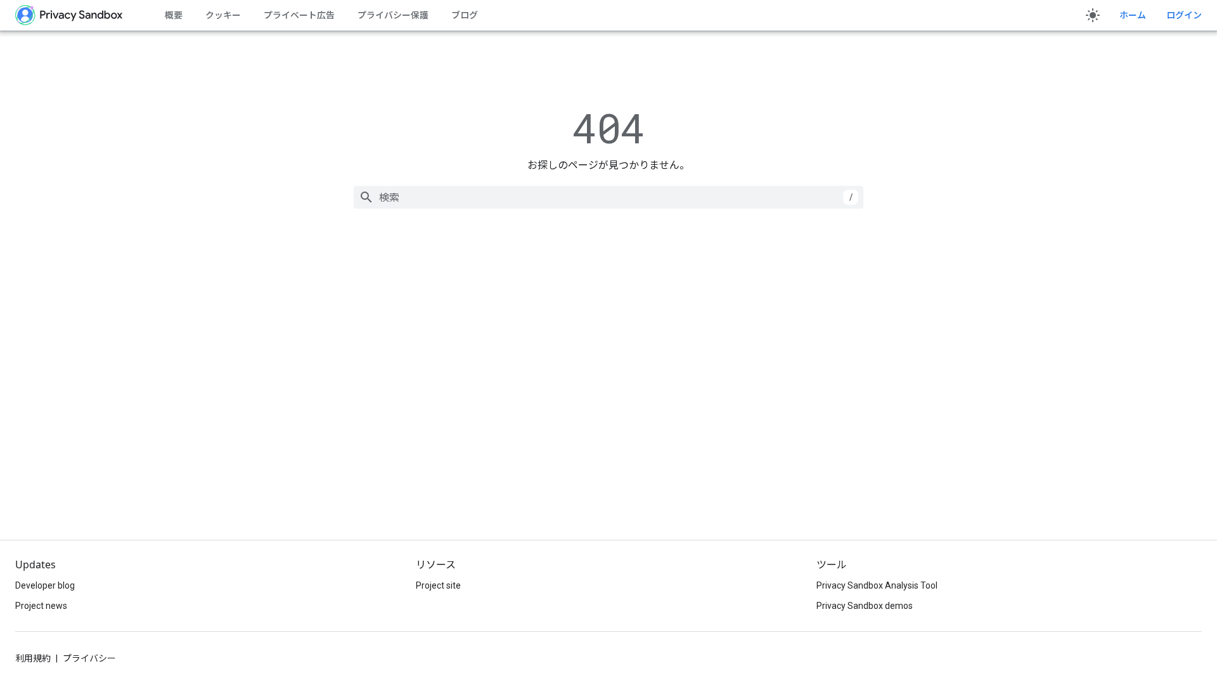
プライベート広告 (299, 15)
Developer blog (45, 585)
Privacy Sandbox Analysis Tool (876, 585)
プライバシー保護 (392, 15)
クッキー (223, 15)
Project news (41, 606)
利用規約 (33, 658)
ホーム (1132, 15)
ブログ (464, 15)
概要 (174, 15)
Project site (438, 585)
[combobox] (608, 197)
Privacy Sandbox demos (864, 606)
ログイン (1184, 15)
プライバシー (89, 658)
